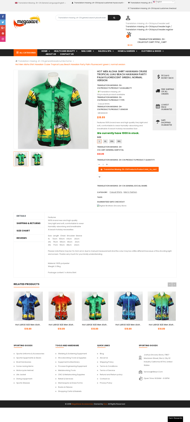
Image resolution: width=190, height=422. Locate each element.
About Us (104, 357)
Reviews (22, 238)
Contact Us (105, 378)
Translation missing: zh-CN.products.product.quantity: (126, 160)
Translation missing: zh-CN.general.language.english (41, 3)
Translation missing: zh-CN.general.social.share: (122, 185)
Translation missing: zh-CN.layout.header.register (149, 29)
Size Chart (23, 230)
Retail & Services (65, 378)
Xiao (105, 404)
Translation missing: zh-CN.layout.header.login (148, 26)
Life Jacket (21, 374)
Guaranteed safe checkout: (111, 201)
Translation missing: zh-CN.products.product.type (110, 98)
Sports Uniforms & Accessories (30, 353)
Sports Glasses (23, 383)
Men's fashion (130, 192)
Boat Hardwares (23, 362)
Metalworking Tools (67, 370)
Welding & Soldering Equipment (72, 353)
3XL (119, 141)
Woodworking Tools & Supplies (72, 357)
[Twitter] (3, 22)
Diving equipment (24, 378)
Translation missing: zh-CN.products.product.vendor (112, 108)
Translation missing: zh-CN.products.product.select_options (31, 323)
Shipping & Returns (28, 223)
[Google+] (3, 28)
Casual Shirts (116, 192)
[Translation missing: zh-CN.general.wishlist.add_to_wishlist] (99, 177)
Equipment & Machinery (69, 362)
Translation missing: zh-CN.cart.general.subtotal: (110, 148)
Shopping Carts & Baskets (70, 391)
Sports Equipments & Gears (28, 357)
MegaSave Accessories (82, 404)
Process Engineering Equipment (72, 366)
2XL (111, 141)
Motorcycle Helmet (25, 370)
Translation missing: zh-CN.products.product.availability (114, 86)
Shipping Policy (106, 362)
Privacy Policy (106, 383)
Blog (102, 353)
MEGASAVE (103, 113)
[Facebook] (3, 17)
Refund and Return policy (111, 374)
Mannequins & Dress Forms (70, 383)
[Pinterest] (3, 33)
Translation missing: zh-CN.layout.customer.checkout (153, 8)
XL (105, 141)
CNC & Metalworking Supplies (71, 374)
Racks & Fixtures (65, 387)
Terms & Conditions (109, 366)
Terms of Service (107, 370)
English (158, 2)
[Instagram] (3, 39)
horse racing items (24, 366)
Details (21, 215)
